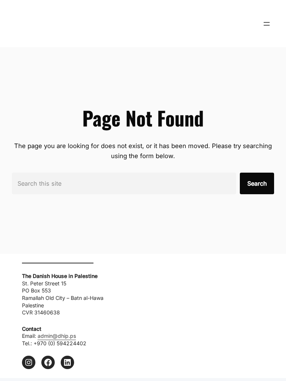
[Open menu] (266, 23)
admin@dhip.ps (57, 336)
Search (257, 183)
